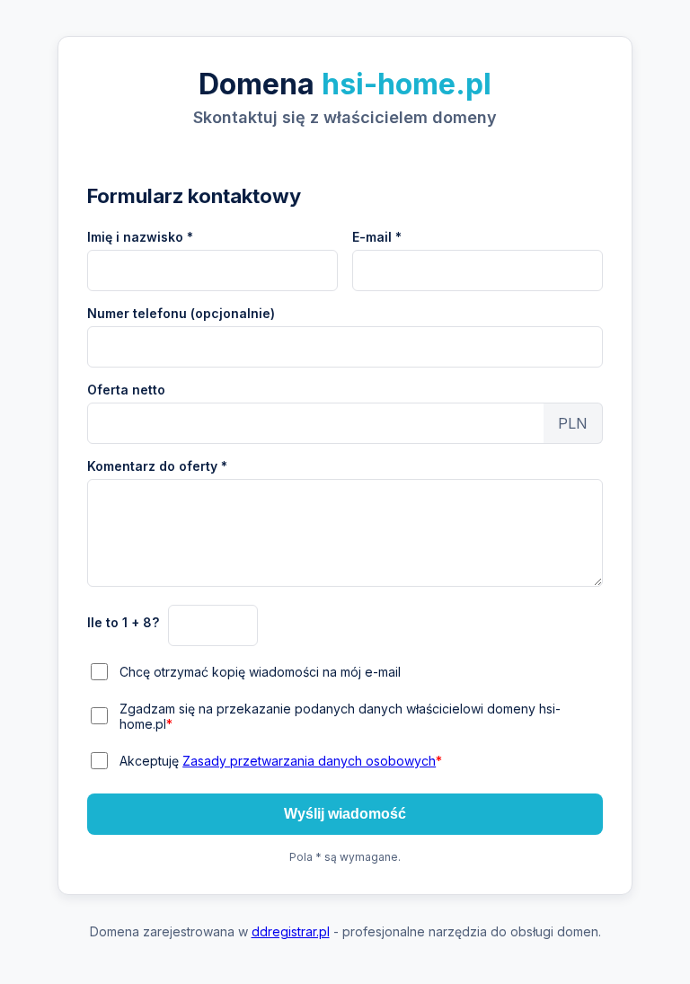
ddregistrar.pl (291, 931)
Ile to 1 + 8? (123, 622)
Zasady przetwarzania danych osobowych (309, 760)
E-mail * (377, 236)
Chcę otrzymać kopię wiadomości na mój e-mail (260, 671)
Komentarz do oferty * (157, 466)
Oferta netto (126, 389)
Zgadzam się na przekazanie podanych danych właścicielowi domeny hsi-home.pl (340, 716)
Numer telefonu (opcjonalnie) (181, 313)
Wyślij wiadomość (345, 813)
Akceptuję (280, 760)
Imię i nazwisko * (140, 236)
